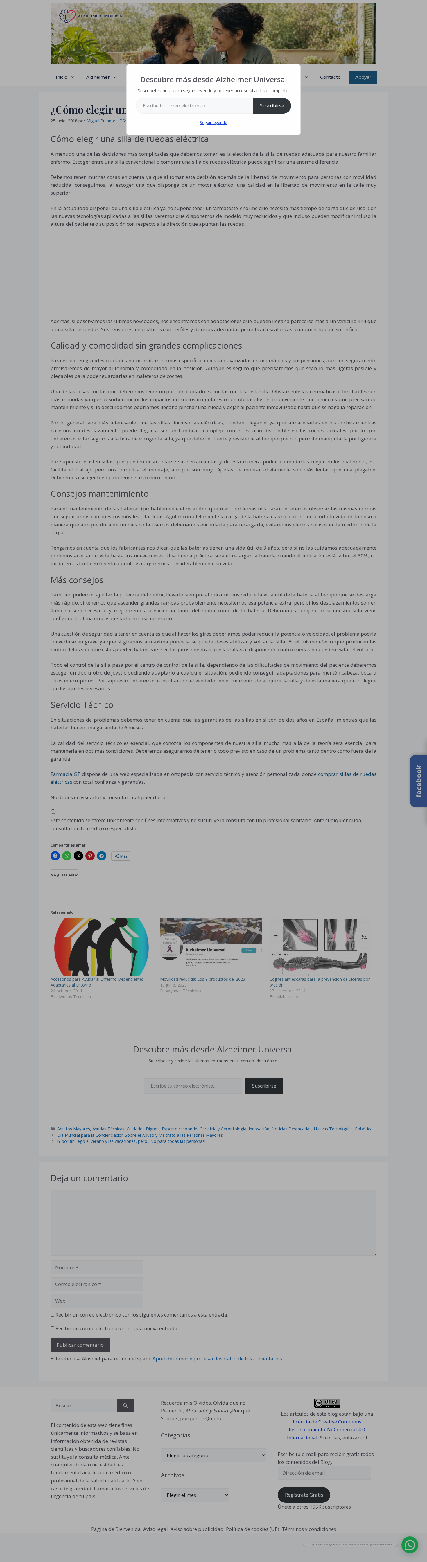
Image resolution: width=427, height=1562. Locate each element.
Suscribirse (272, 106)
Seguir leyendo (213, 122)
